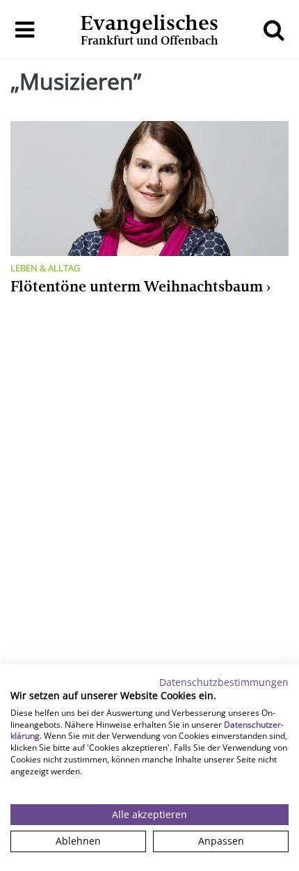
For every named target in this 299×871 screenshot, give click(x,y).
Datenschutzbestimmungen (224, 682)
